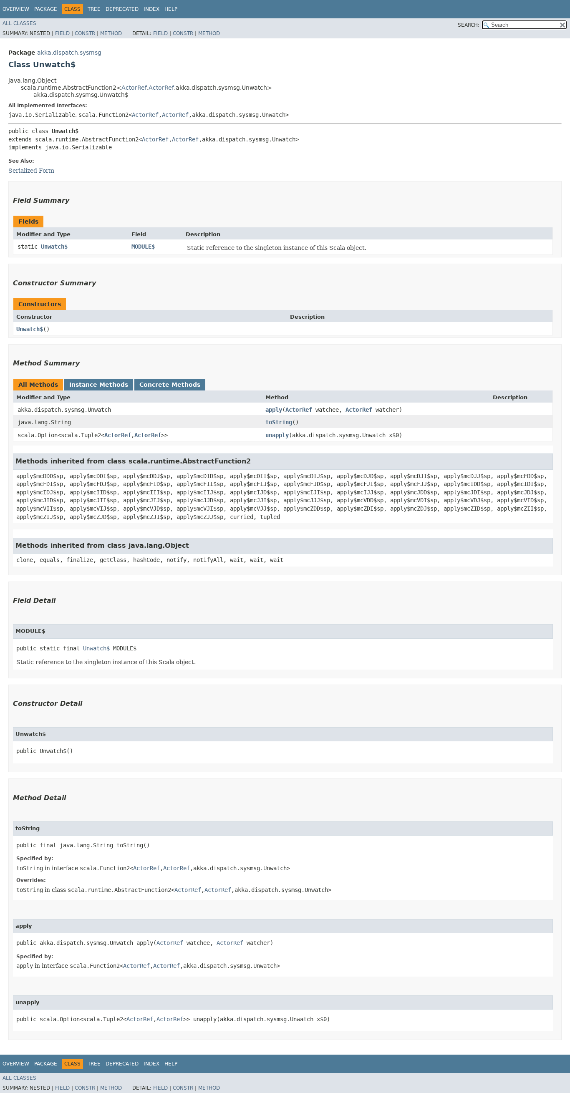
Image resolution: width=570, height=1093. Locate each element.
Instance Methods (98, 384)
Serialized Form (31, 170)
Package (45, 9)
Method (111, 33)
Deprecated (122, 9)
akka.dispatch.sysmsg (69, 52)
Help (170, 9)
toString (278, 422)
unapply (277, 435)
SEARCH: (468, 25)
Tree (94, 9)
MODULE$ (143, 246)
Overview (16, 9)
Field (62, 33)
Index (151, 9)
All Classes (19, 23)
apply (273, 409)
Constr (85, 33)
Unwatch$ (54, 246)
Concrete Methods (169, 384)
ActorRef (134, 87)
